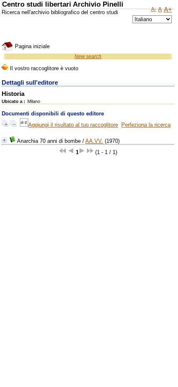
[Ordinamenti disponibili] (24, 125)
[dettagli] (4, 140)
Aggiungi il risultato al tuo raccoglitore (73, 125)
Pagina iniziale (31, 46)
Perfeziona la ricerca (146, 125)
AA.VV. (94, 141)
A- (153, 9)
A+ (168, 9)
